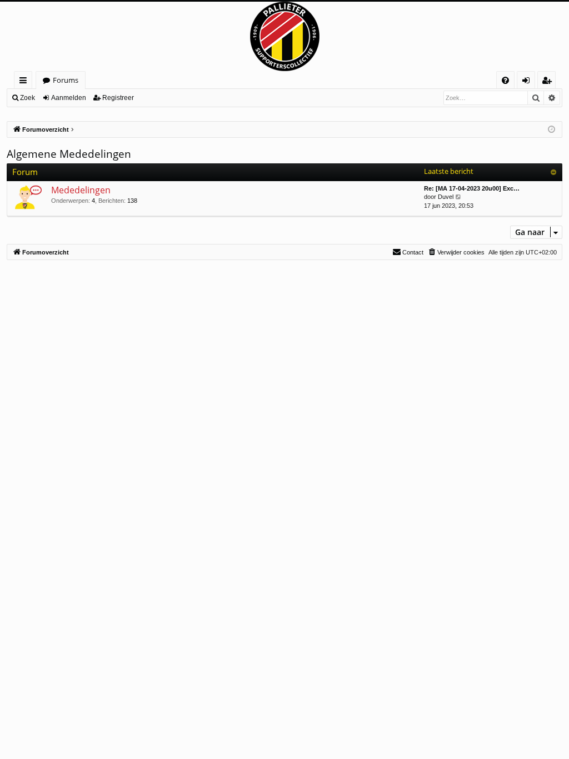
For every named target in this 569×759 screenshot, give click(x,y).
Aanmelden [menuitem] (528, 82)
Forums (65, 80)
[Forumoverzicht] (284, 36)
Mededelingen (81, 190)
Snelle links (25, 82)
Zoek (27, 98)
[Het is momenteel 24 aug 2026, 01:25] (551, 129)
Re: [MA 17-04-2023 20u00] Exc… (472, 188)
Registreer (118, 98)
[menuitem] (505, 80)
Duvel (445, 196)
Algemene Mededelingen (69, 154)
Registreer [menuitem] (549, 82)
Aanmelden (68, 98)
